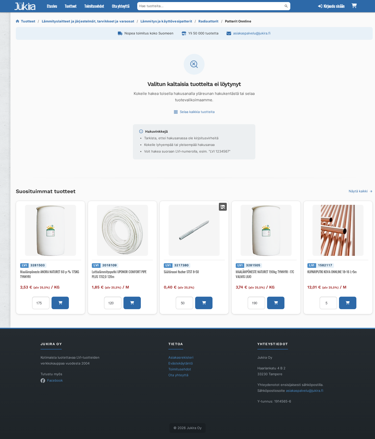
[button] (60, 303)
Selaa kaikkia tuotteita (197, 112)
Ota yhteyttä (120, 6)
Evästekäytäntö (180, 363)
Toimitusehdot (94, 6)
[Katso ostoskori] (354, 6)
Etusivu (52, 6)
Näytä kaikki (358, 191)
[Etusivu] (26, 6)
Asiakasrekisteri (180, 357)
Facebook (55, 380)
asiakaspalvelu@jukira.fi (251, 33)
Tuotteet (71, 6)
